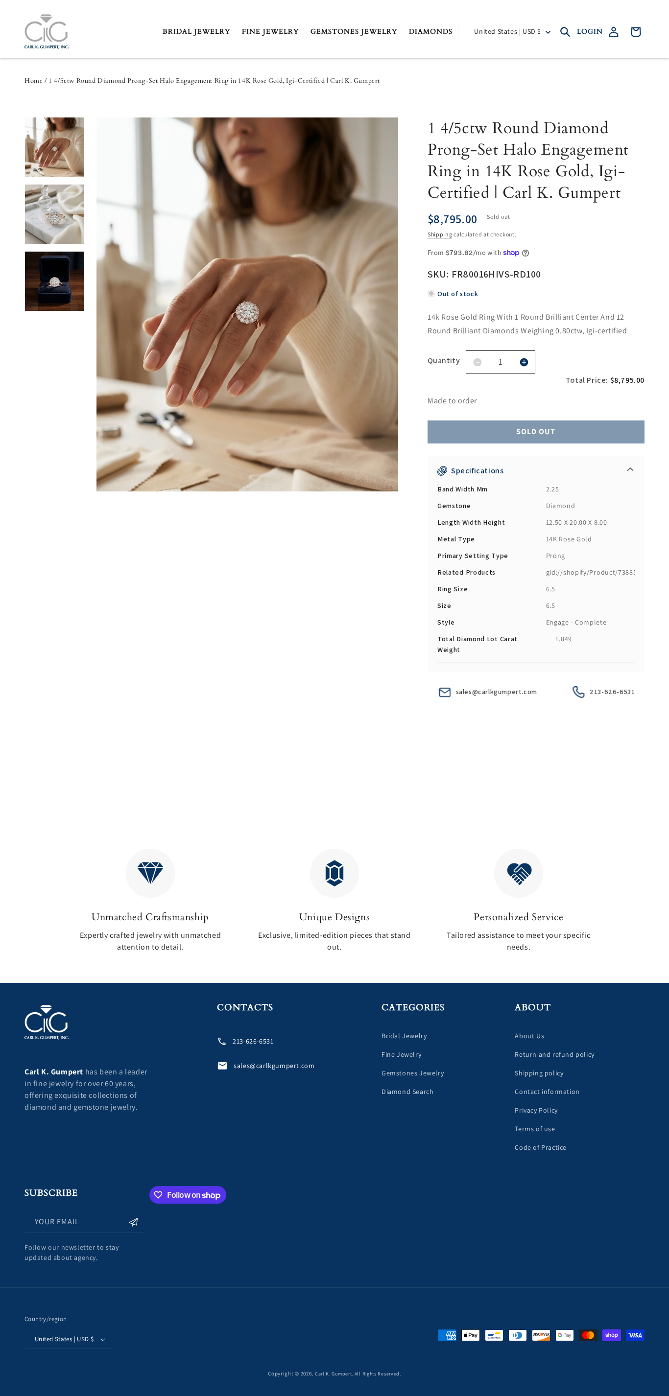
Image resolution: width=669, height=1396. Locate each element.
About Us (529, 1035)
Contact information (547, 1091)
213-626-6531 (612, 691)
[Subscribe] (133, 1221)
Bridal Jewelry (404, 1035)
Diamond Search (407, 1091)
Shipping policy (539, 1073)
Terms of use (535, 1128)
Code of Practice (541, 1147)
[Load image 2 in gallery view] (54, 214)
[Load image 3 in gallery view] (54, 281)
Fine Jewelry (401, 1054)
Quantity (444, 360)
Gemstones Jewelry (413, 1073)
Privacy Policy (536, 1110)
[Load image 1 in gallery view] (54, 147)
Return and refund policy (554, 1054)
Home (33, 80)
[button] (565, 32)
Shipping (440, 234)
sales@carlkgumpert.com (496, 691)
